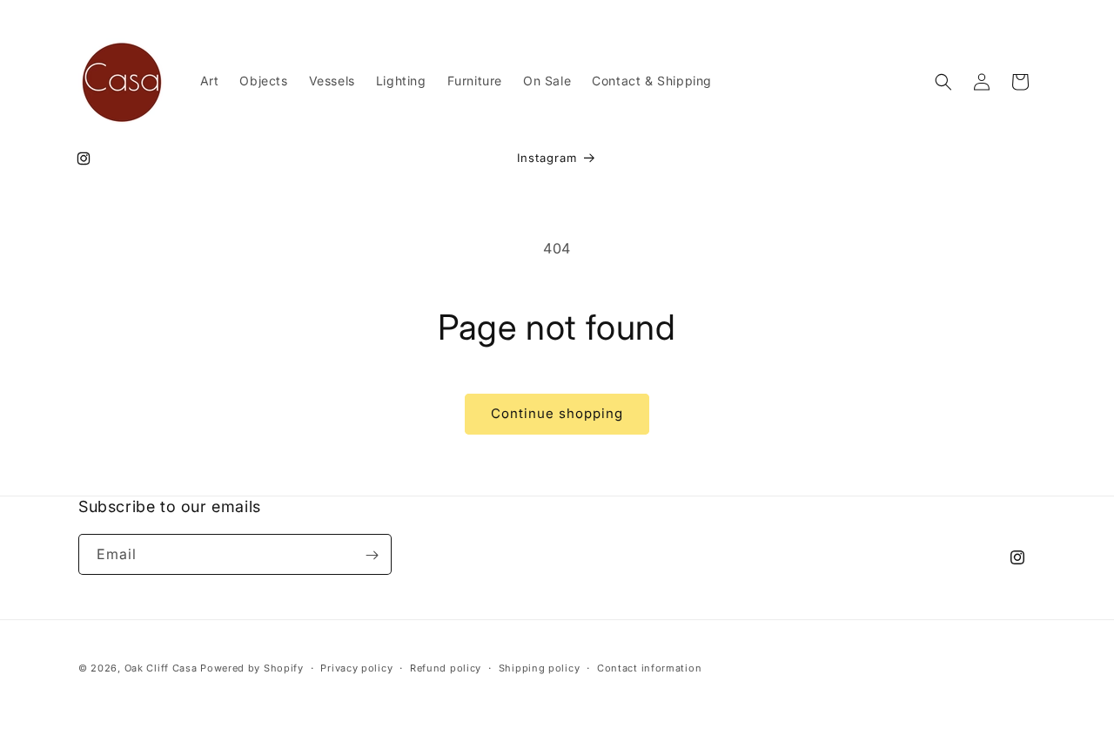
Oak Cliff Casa (161, 668)
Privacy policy (356, 667)
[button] (943, 82)
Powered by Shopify (252, 668)
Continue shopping (557, 413)
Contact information (649, 667)
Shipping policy (539, 667)
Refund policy (445, 667)
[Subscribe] (371, 555)
